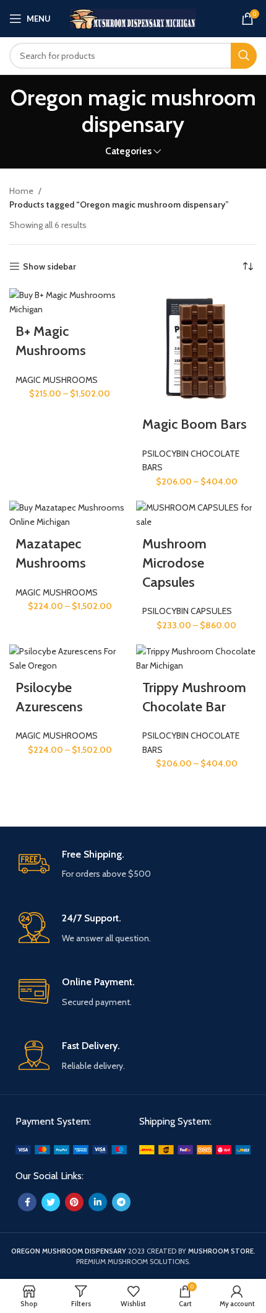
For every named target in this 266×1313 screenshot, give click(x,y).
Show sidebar (49, 266)
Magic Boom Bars (194, 424)
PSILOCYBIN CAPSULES (187, 611)
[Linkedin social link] (97, 1202)
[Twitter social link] (50, 1202)
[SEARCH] (244, 56)
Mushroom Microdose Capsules (174, 563)
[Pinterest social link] (74, 1202)
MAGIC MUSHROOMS (56, 379)
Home (22, 190)
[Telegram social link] (121, 1202)
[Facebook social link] (27, 1202)
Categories (128, 151)
